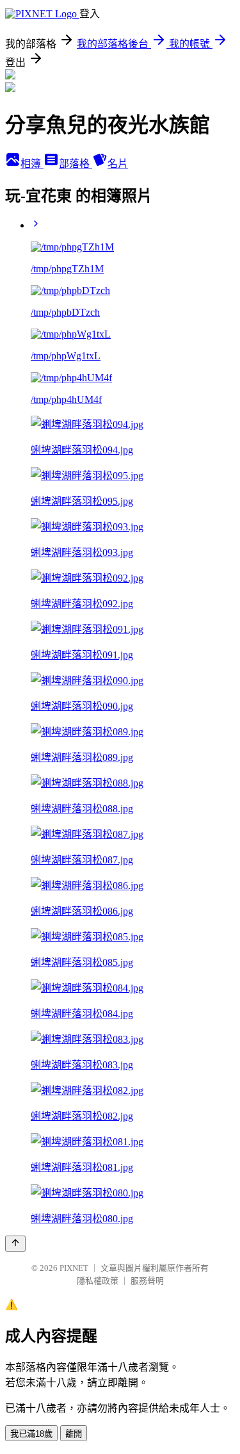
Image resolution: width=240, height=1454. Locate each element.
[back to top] (15, 1244)
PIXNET (74, 1268)
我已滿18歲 (31, 1434)
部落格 (75, 163)
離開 (73, 1434)
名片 (118, 163)
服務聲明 (147, 1281)
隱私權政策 (97, 1281)
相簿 (32, 163)
